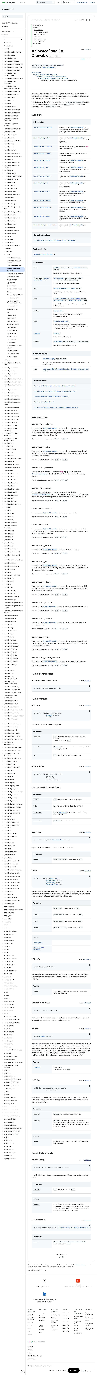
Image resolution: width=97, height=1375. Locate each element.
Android (30, 1315)
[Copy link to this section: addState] (41, 705)
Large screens (55, 1315)
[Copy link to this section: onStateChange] (47, 1160)
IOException (38, 943)
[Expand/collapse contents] (42, 25)
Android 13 (65, 1325)
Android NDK (78, 1333)
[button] (12, 34)
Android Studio (82, 2)
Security (30, 1322)
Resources (63, 299)
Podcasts (30, 1334)
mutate (56, 333)
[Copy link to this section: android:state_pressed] (54, 603)
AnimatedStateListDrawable (43, 254)
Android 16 (65, 1316)
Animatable (38, 280)
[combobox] (45, 2)
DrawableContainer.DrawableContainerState (73, 369)
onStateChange (48, 359)
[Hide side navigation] (23, 1371)
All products (31, 1359)
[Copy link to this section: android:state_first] (50, 525)
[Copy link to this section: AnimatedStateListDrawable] (58, 680)
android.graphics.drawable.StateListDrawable (54, 78)
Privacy (41, 1329)
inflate (56, 299)
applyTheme (58, 288)
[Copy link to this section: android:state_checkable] (55, 468)
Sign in (92, 2)
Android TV (54, 1330)
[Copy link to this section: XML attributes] (50, 418)
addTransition (59, 278)
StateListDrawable (48, 67)
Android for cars (54, 1326)
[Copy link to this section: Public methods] (50, 699)
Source (30, 1325)
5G (40, 1333)
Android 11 (65, 1331)
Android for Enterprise (31, 1318)
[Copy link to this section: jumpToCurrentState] (52, 1003)
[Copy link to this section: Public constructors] (55, 674)
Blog (29, 1331)
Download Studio (77, 1329)
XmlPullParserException (38, 948)
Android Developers (37, 20)
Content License (80, 1265)
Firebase (30, 1353)
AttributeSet (58, 300)
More (21, 2)
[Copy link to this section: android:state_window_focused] (61, 658)
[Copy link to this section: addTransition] (46, 766)
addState (57, 268)
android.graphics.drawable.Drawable (45, 74)
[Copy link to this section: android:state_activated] (55, 424)
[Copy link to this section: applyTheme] (44, 832)
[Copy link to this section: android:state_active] (52, 447)
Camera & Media (42, 1325)
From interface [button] (56, 407)
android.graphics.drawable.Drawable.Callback (61, 407)
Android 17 (65, 1313)
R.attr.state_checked (40, 474)
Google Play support (89, 1324)
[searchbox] (12, 16)
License (36, 1366)
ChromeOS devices (54, 1321)
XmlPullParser (75, 299)
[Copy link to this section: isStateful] (42, 959)
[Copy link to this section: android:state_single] (51, 637)
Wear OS (53, 1318)
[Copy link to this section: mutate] (40, 1028)
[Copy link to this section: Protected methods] (55, 1153)
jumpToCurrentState (61, 321)
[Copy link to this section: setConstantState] (49, 1220)
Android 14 (65, 1322)
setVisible (58, 342)
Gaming (41, 1313)
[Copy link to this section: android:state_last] (49, 561)
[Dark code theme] (89, 686)
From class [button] (54, 240)
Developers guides (77, 1322)
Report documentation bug (89, 1319)
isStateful (58, 311)
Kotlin (83, 59)
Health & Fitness (41, 1321)
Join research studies (89, 1328)
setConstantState (49, 369)
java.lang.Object (37, 72)
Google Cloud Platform (35, 1356)
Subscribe (73, 1370)
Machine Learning (42, 1316)
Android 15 (65, 1319)
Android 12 (65, 1328)
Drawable (77, 268)
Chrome (30, 1350)
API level (4, 37)
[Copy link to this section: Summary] (44, 115)
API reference (8, 9)
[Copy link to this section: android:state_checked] (54, 488)
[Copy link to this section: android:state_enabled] (53, 509)
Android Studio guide (78, 1317)
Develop (47, 20)
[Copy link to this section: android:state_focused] (54, 545)
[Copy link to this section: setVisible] (42, 1080)
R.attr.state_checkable (41, 494)
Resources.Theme (69, 288)
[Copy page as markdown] (56, 55)
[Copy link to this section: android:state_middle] (52, 582)
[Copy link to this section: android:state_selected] (54, 619)
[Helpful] (86, 20)
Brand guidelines (46, 1366)
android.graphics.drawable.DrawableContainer (51, 76)
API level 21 (87, 50)
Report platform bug (89, 1313)
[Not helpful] (89, 20)
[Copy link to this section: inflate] (39, 871)
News (29, 1328)
